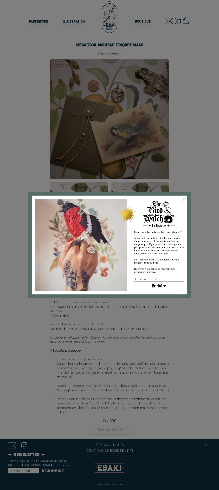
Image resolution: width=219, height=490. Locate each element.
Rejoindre (159, 286)
